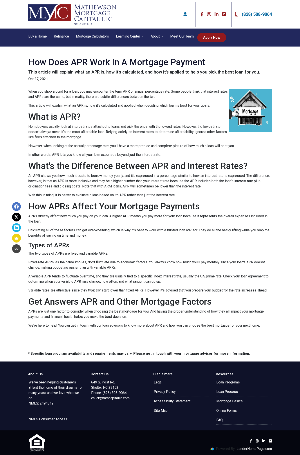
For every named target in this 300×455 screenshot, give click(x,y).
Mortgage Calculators (92, 36)
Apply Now (211, 37)
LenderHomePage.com (254, 449)
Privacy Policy (165, 392)
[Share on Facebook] (16, 206)
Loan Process (227, 392)
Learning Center (128, 36)
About (156, 36)
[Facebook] (202, 14)
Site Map (161, 410)
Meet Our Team (182, 36)
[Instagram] (209, 14)
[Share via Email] (16, 238)
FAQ (219, 420)
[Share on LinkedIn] (16, 227)
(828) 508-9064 (257, 14)
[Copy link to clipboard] (16, 248)
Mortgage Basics (229, 401)
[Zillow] (224, 14)
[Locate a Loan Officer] (185, 14)
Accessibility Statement (172, 401)
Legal (158, 382)
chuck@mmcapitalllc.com (110, 398)
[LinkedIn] (217, 14)
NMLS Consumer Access (48, 419)
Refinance (61, 36)
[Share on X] (16, 217)
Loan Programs (228, 382)
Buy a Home (37, 36)
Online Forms (226, 410)
